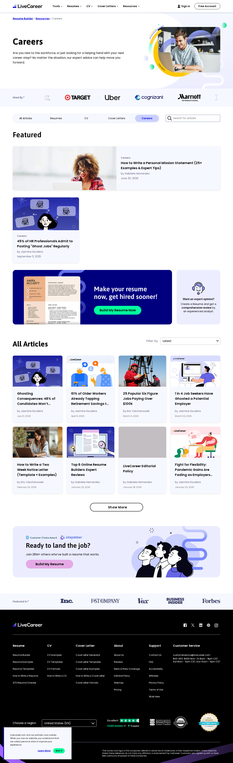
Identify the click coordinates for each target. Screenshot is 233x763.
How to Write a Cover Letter (90, 675)
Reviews (118, 662)
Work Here (154, 696)
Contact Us (155, 655)
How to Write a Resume (25, 675)
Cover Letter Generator (88, 655)
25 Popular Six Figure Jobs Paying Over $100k (140, 398)
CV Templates (55, 662)
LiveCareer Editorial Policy (139, 468)
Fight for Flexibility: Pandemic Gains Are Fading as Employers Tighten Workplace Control (192, 469)
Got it (59, 750)
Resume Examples (23, 662)
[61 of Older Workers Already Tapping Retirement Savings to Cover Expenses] (90, 371)
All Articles (25, 118)
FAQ (151, 662)
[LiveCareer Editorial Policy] (142, 443)
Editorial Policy (122, 675)
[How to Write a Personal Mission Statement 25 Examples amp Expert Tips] (64, 168)
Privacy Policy (156, 682)
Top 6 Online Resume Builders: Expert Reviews (88, 469)
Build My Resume (49, 564)
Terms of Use (156, 689)
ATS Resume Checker (24, 682)
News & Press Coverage (127, 668)
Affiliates (153, 675)
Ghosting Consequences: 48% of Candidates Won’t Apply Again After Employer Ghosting (36, 398)
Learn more (44, 750)
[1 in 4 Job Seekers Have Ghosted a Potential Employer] (195, 371)
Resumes (56, 118)
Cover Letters (116, 118)
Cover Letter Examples (88, 668)
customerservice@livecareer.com (191, 655)
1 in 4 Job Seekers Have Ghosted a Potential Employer (194, 398)
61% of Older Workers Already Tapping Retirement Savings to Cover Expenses (90, 398)
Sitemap (118, 682)
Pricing (117, 689)
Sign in (185, 6)
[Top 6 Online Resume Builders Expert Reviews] (90, 442)
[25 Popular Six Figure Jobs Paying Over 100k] (142, 371)
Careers (147, 118)
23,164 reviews (115, 725)
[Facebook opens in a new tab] (185, 625)
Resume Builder (23, 18)
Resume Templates (23, 668)
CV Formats (53, 668)
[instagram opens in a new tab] (216, 625)
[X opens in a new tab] (193, 625)
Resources (43, 18)
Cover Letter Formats (87, 682)
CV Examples (54, 655)
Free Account (207, 6)
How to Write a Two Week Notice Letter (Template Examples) (37, 469)
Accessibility (156, 668)
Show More (117, 507)
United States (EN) (57, 723)
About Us (119, 655)
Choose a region (24, 723)
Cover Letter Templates (88, 662)
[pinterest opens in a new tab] (208, 625)
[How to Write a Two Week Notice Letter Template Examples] (37, 442)
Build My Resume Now (118, 310)
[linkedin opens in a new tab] (201, 625)
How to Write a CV (57, 675)
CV (86, 118)
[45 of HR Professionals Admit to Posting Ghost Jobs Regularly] (46, 213)
